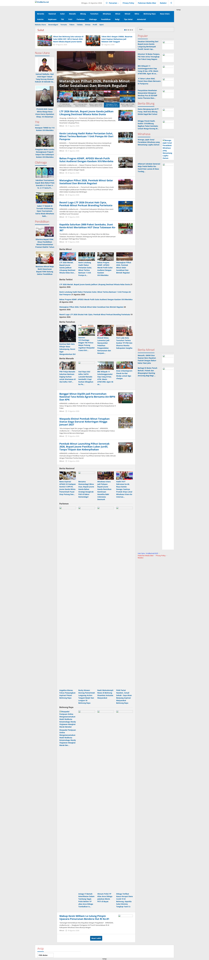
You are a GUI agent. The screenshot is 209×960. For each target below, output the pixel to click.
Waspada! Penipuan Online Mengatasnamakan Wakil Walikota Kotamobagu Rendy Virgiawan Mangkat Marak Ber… (67, 737)
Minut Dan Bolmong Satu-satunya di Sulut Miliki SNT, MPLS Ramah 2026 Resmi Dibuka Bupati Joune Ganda (68, 39)
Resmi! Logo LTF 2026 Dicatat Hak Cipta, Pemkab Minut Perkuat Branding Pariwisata (95, 81)
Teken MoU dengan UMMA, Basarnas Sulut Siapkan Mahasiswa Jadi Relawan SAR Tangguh (116, 39)
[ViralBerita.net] (42, 2)
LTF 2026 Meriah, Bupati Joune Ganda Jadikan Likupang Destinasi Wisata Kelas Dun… (67, 267)
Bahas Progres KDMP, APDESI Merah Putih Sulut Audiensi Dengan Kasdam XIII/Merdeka (86, 160)
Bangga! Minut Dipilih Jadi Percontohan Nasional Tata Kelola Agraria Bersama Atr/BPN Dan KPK (87, 396)
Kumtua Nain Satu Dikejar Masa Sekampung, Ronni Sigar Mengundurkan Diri (67, 349)
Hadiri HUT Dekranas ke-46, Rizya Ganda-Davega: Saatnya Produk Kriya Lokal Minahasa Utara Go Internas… (124, 489)
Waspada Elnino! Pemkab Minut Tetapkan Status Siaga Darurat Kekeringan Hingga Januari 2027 (84, 421)
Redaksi (140, 558)
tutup (178, 10)
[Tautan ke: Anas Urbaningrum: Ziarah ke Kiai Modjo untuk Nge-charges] (124, 365)
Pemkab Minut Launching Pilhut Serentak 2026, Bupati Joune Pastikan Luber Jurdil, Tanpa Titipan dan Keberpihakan (84, 446)
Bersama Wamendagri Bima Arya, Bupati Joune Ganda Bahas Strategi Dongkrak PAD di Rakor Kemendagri (86, 489)
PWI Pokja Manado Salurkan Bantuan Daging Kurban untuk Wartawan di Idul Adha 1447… (67, 376)
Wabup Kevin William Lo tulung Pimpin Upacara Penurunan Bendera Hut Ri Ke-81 (84, 917)
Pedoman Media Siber (146, 555)
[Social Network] (171, 3)
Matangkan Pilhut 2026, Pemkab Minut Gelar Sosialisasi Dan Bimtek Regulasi (86, 182)
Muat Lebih (96, 938)
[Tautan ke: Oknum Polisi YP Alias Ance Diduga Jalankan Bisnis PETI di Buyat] (105, 801)
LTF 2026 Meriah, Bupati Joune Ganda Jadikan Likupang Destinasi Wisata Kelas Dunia (86, 113)
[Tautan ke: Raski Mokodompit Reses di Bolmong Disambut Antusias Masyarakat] (105, 597)
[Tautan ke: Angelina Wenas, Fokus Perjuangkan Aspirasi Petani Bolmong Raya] (67, 597)
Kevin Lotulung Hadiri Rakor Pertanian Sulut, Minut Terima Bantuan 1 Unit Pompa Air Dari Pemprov (86, 136)
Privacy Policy (161, 555)
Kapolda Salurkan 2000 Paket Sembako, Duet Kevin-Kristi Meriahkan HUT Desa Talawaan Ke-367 (87, 227)
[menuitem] (65, 99)
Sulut (40, 30)
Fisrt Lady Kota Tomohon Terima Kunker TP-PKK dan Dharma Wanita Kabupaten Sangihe (124, 343)
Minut (61, 126)
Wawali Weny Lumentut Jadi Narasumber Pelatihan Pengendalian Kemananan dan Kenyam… (104, 345)
